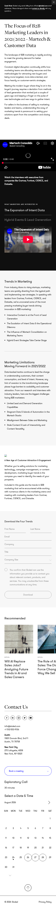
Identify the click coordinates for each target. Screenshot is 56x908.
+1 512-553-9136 (11, 729)
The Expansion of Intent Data (24, 210)
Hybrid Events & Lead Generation (27, 220)
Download (28, 594)
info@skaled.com (12, 726)
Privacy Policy (45, 901)
